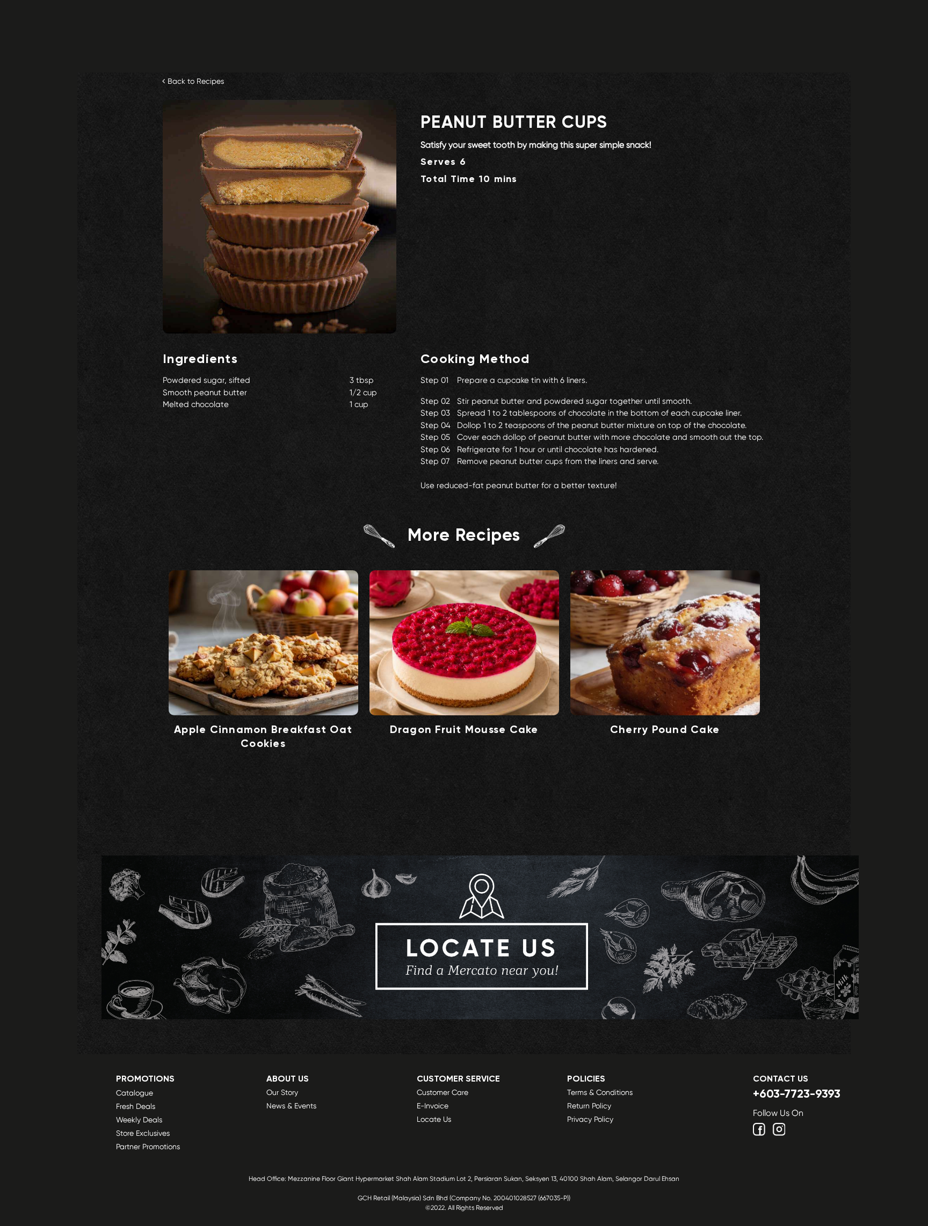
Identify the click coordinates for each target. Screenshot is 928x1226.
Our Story (282, 1092)
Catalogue (134, 1093)
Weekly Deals (139, 1119)
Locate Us (434, 1119)
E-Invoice (432, 1105)
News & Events (291, 1105)
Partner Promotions (148, 1146)
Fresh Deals (135, 1106)
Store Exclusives (143, 1133)
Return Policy (589, 1105)
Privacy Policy (590, 1119)
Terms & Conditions (600, 1092)
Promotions (145, 1079)
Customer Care (442, 1092)
